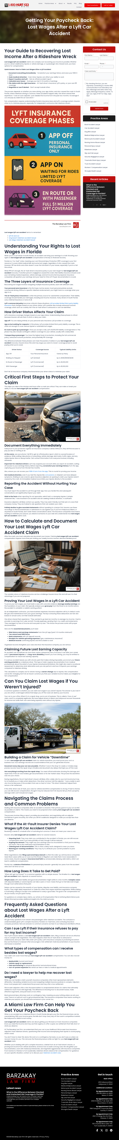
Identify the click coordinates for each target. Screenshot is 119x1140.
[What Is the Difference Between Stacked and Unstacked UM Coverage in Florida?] (99, 194)
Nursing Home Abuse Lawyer (95, 142)
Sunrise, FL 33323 (106, 1110)
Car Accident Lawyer (92, 128)
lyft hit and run (14, 236)
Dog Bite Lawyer (90, 132)
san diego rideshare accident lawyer (22, 240)
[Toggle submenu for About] (64, 3)
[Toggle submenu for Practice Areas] (55, 3)
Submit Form (99, 109)
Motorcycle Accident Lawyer (95, 139)
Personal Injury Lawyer (92, 146)
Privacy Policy (44, 1137)
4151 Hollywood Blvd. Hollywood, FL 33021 (105, 1083)
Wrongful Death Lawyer (93, 171)
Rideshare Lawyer (91, 150)
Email (86, 64)
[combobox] (101, 66)
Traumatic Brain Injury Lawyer (95, 160)
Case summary (90, 71)
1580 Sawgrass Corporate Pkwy (101, 1108)
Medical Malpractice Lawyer (95, 135)
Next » (104, 205)
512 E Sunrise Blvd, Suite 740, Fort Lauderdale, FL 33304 (102, 1125)
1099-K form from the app (38, 471)
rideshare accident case (52, 1053)
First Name (88, 55)
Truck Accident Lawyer (93, 164)
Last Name (103, 55)
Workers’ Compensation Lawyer (96, 167)
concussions (49, 475)
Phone (102, 64)
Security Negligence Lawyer (94, 157)
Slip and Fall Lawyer (92, 153)
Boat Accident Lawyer (92, 125)
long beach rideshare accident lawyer (22, 238)
